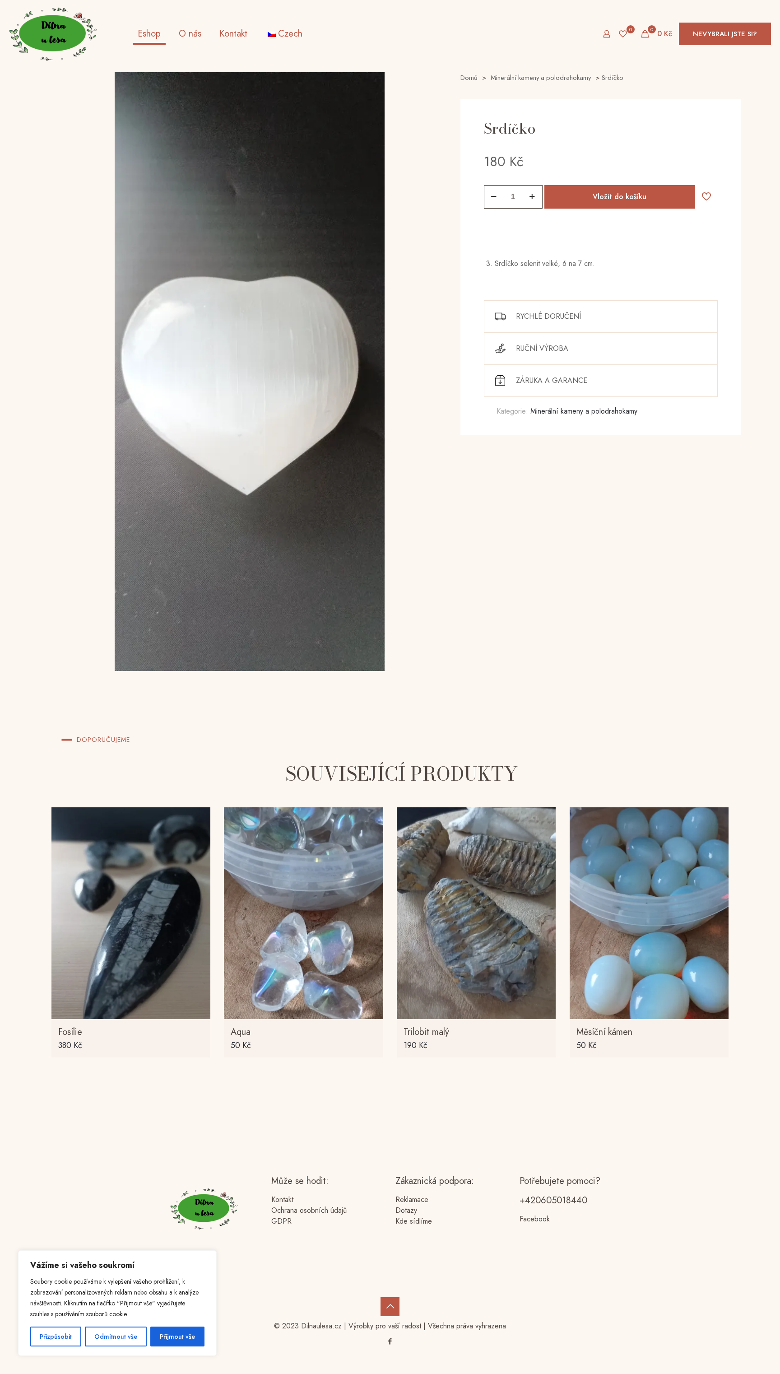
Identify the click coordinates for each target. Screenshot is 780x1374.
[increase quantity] (532, 196)
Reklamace (411, 1199)
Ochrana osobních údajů (309, 1210)
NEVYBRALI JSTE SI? (725, 34)
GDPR (281, 1221)
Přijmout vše (177, 1336)
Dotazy (406, 1210)
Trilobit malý (426, 1032)
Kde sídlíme (413, 1221)
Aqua (241, 1032)
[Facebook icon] (390, 1341)
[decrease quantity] (494, 196)
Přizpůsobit (56, 1336)
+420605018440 (553, 1200)
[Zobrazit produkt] (198, 839)
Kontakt (282, 1199)
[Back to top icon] (390, 1306)
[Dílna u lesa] (53, 34)
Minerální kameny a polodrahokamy (541, 78)
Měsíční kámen (604, 1032)
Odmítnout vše (115, 1336)
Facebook (535, 1219)
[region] (117, 1303)
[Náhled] (198, 878)
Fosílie (70, 1032)
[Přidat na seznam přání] (198, 859)
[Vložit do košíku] (198, 820)
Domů (469, 78)
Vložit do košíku (619, 196)
